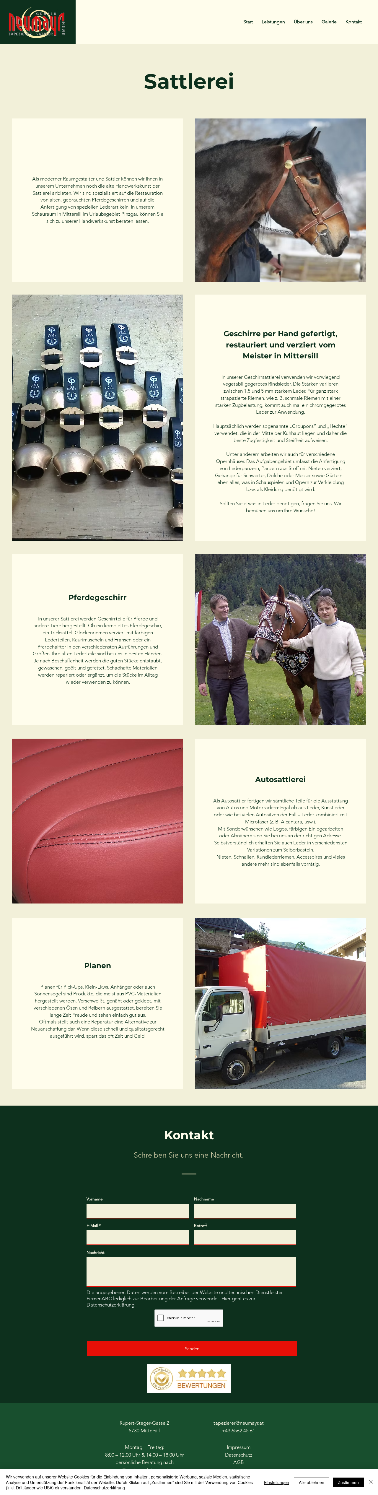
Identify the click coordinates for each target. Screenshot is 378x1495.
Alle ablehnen (311, 1482)
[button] (273, 21)
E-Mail (92, 1225)
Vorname (95, 1199)
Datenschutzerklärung (110, 1305)
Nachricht (96, 1252)
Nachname (204, 1199)
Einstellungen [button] (276, 1482)
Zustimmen (348, 1482)
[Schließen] (370, 1482)
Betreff (200, 1225)
